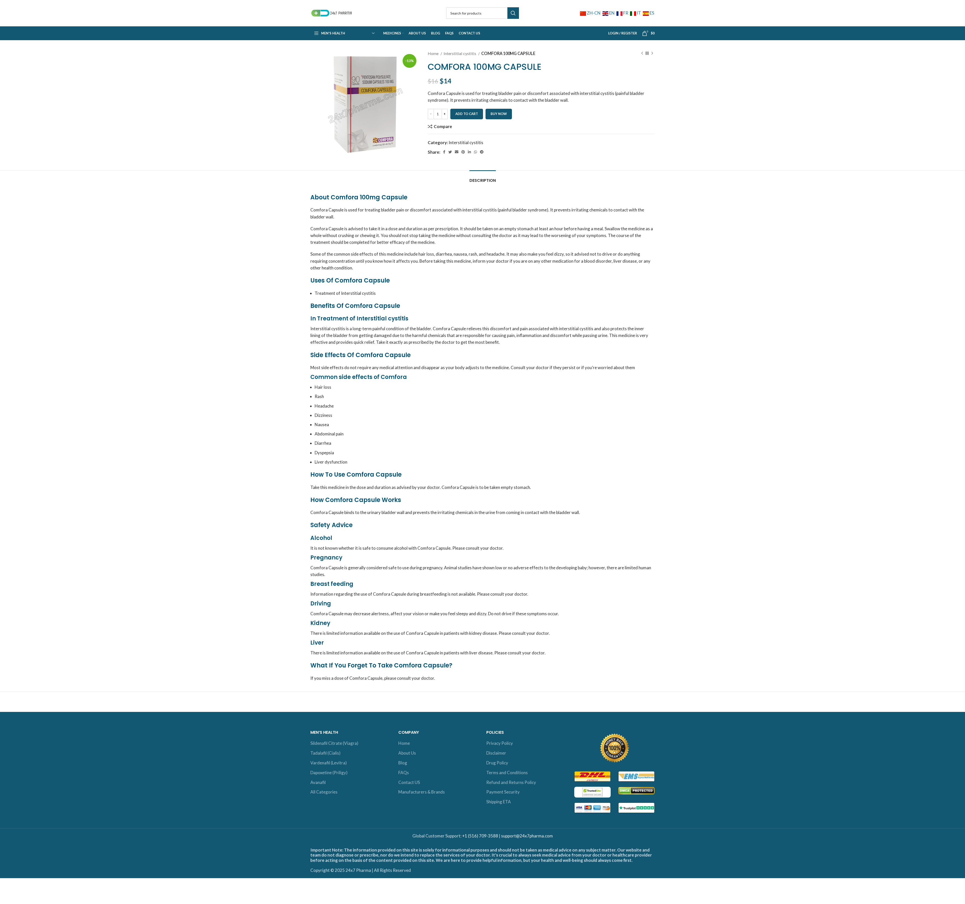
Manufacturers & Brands (421, 792)
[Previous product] (642, 53)
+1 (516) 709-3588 (480, 835)
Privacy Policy (499, 743)
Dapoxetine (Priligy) (329, 772)
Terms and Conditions (507, 772)
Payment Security (503, 792)
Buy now (499, 114)
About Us (407, 753)
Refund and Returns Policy (511, 782)
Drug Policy (497, 762)
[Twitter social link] (450, 152)
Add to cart (466, 114)
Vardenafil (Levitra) (328, 762)
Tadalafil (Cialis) (325, 753)
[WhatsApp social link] (475, 152)
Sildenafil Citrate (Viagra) (334, 743)
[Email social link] (456, 152)
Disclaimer (496, 753)
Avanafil (318, 782)
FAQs (403, 772)
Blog (402, 762)
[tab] (482, 178)
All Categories (323, 792)
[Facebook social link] (444, 152)
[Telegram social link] (481, 152)
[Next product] (652, 53)
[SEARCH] (513, 13)
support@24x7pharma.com (527, 835)
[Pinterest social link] (463, 152)
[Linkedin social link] (469, 152)
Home (433, 53)
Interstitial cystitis (460, 53)
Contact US (409, 782)
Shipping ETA (498, 801)
